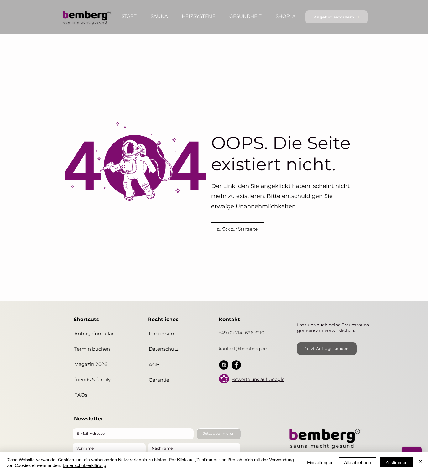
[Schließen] (420, 462)
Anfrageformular (94, 333)
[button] (129, 16)
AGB (154, 364)
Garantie (159, 380)
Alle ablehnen (357, 462)
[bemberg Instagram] (223, 365)
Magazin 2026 (90, 364)
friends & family (92, 379)
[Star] (224, 378)
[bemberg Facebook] (236, 365)
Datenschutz (164, 349)
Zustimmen (396, 462)
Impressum (162, 333)
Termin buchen (92, 349)
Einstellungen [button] (320, 462)
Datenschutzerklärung (84, 465)
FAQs (80, 395)
